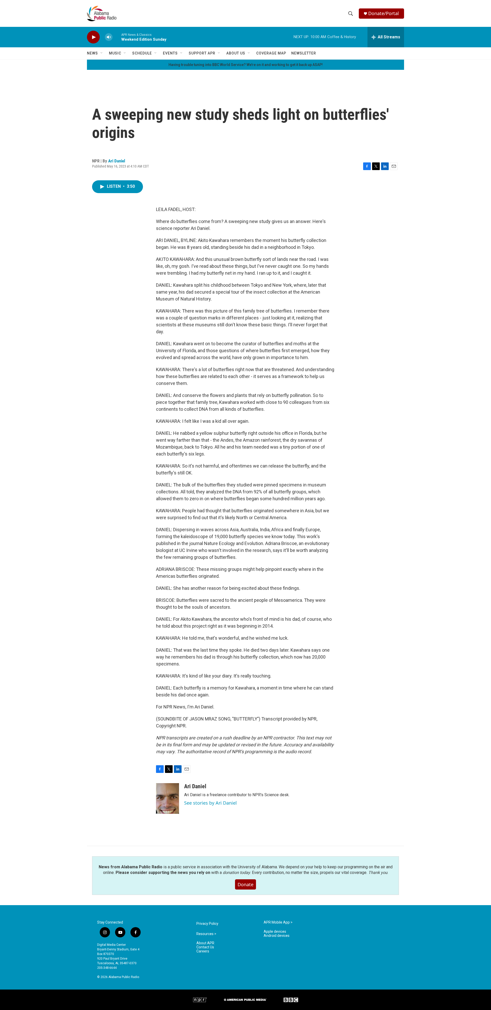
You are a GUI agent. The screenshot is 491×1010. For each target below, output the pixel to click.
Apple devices (275, 932)
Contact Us (205, 947)
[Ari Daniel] (167, 798)
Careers (202, 951)
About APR (205, 943)
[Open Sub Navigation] (102, 53)
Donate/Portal (383, 13)
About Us (235, 53)
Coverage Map (271, 53)
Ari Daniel (116, 160)
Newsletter (303, 53)
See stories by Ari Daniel (210, 803)
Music (115, 53)
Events (170, 53)
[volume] (108, 37)
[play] (93, 37)
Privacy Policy (207, 924)
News (92, 53)
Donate (245, 884)
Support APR (202, 53)
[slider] (117, 37)
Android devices (276, 936)
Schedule (142, 53)
